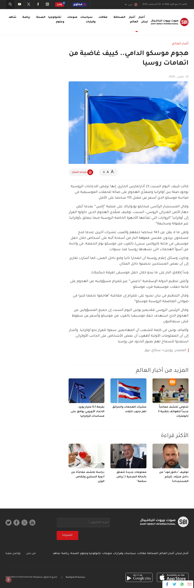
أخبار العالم (133, 20)
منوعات (72, 17)
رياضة (26, 17)
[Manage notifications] (8, 580)
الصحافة (119, 17)
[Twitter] (174, 584)
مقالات (103, 17)
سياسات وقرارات (124, 553)
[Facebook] (167, 584)
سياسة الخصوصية (75, 577)
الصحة (40, 17)
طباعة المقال (79, 172)
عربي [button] (130, 5)
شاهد (12, 17)
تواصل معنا (13, 553)
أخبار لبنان (182, 553)
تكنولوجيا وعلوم (90, 553)
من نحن (31, 553)
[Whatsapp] (182, 584)
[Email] (189, 584)
